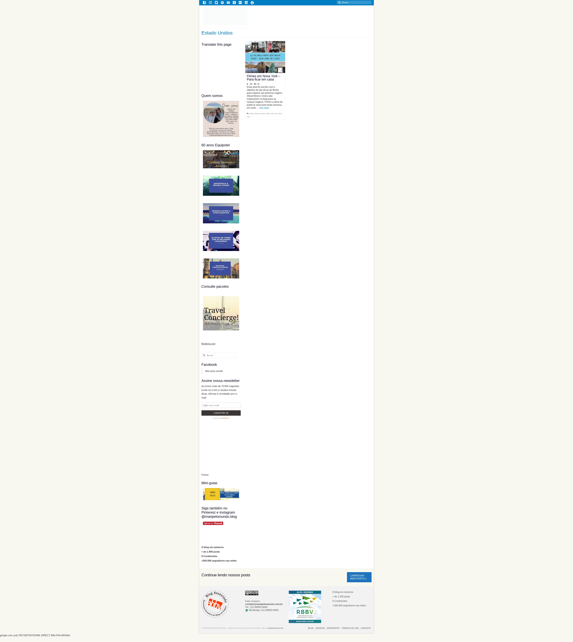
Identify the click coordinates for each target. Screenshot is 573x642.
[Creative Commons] (251, 593)
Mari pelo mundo (214, 371)
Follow (205, 475)
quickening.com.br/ (275, 628)
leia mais (264, 108)
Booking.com (208, 343)
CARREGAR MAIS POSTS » (358, 577)
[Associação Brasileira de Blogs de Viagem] (214, 604)
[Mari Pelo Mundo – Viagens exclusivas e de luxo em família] (243, 16)
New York (274, 113)
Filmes (268, 113)
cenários (251, 113)
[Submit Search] (339, 2)
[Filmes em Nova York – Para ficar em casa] (265, 57)
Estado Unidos (260, 113)
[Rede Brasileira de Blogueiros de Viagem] (305, 606)
